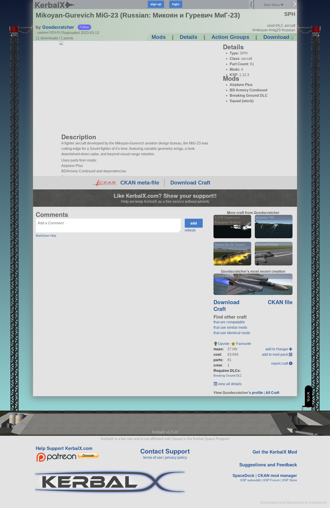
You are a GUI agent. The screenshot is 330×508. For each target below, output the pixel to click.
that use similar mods (230, 327)
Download (276, 37)
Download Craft (190, 183)
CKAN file (280, 302)
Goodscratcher (58, 27)
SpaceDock (243, 475)
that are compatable (229, 322)
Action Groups (230, 37)
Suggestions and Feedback (268, 464)
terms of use (153, 457)
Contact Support (165, 451)
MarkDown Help (46, 235)
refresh (190, 230)
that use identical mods (231, 333)
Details (188, 37)
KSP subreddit (250, 480)
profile (257, 392)
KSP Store (289, 480)
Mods (159, 37)
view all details (229, 384)
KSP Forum (271, 480)
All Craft (272, 392)
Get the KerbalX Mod (275, 451)
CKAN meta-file (139, 183)
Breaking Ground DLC (227, 375)
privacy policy (176, 457)
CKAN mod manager (277, 475)
